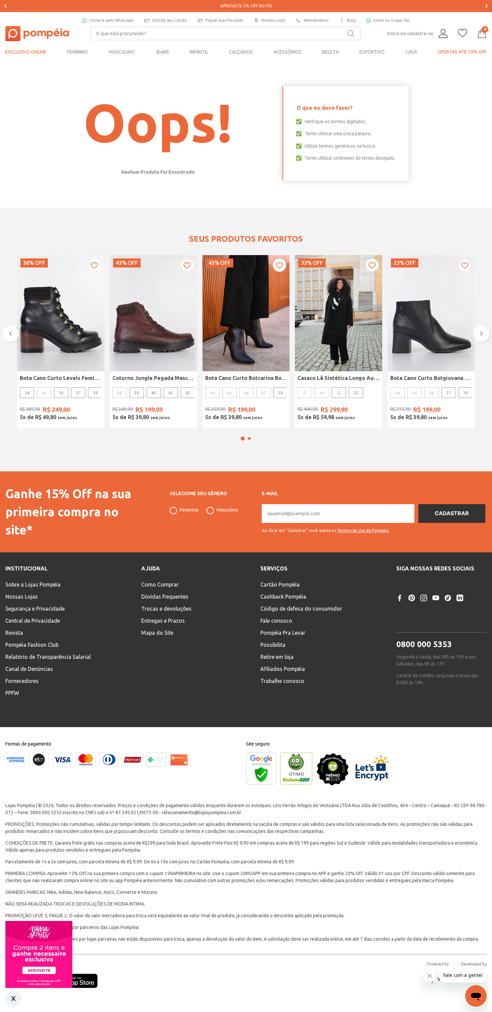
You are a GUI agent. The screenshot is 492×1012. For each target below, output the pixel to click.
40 (153, 393)
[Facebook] (399, 598)
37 (78, 393)
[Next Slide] (487, 6)
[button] (243, 439)
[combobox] (225, 33)
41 (170, 393)
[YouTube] (435, 598)
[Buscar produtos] (351, 33)
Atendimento (316, 20)
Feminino (189, 510)
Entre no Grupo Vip (392, 20)
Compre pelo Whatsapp (111, 20)
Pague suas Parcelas (224, 20)
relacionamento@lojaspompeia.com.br (201, 812)
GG (356, 393)
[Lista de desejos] (462, 33)
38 (95, 393)
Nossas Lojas (273, 20)
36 (61, 393)
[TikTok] (447, 598)
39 (136, 393)
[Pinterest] (411, 598)
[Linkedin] (460, 598)
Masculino (227, 510)
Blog (351, 20)
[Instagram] (423, 598)
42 (187, 393)
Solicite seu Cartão (169, 20)
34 (27, 393)
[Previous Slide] (5, 6)
